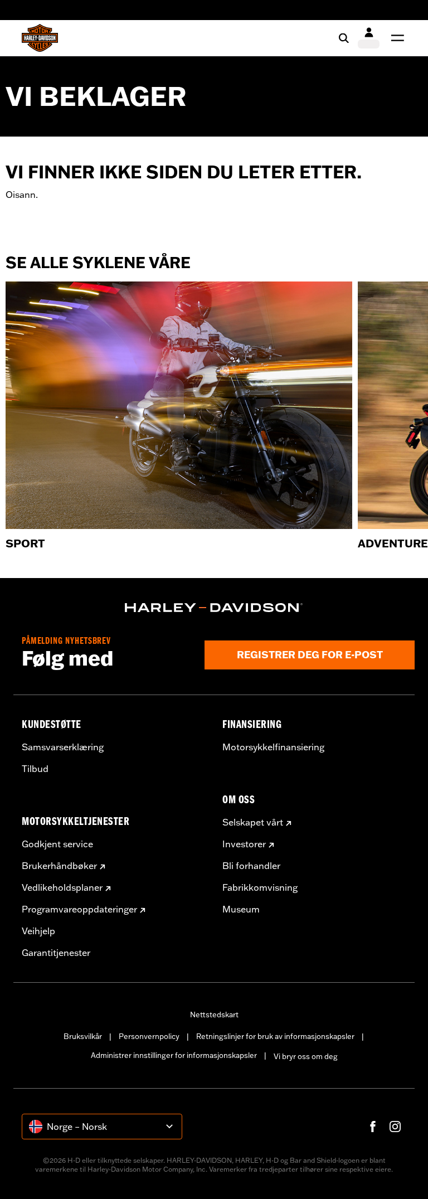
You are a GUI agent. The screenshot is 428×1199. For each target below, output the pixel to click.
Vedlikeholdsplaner (62, 887)
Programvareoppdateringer (79, 909)
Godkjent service (57, 844)
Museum (241, 909)
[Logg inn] (368, 37)
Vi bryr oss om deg (306, 1056)
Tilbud (35, 768)
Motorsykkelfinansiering (273, 747)
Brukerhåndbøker (59, 865)
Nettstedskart (214, 1014)
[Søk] (343, 38)
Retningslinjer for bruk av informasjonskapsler (275, 1036)
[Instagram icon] (395, 1126)
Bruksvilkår (83, 1036)
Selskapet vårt (252, 822)
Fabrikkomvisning (260, 887)
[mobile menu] (395, 38)
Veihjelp (38, 930)
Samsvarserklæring (63, 747)
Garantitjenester (56, 952)
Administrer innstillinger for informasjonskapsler (174, 1055)
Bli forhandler (251, 865)
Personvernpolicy (149, 1036)
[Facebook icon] (373, 1126)
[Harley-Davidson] (214, 607)
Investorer (244, 844)
